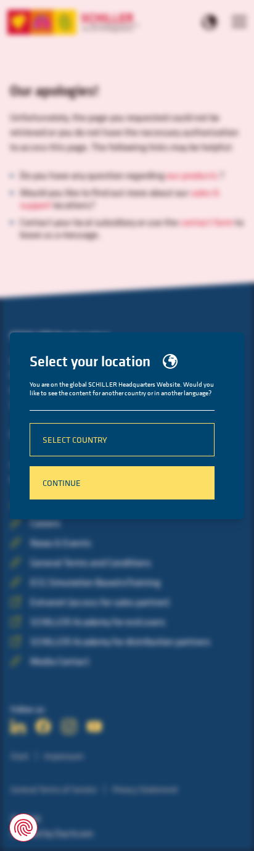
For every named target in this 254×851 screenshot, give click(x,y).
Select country (75, 439)
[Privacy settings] (23, 827)
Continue (62, 482)
